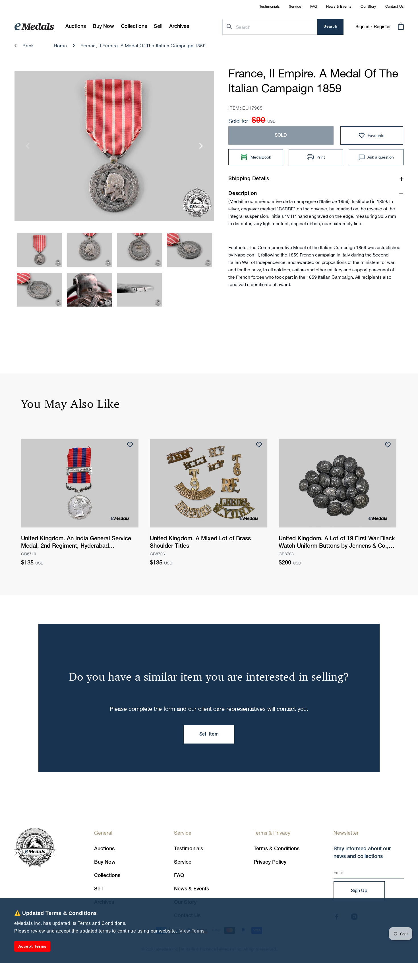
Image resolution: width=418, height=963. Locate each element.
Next (201, 148)
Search (331, 26)
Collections (107, 875)
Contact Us (394, 6)
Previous (28, 148)
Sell (98, 889)
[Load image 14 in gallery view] (139, 290)
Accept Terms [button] (32, 946)
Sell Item (209, 734)
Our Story (368, 6)
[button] (103, 26)
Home (60, 45)
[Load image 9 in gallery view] (89, 250)
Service (295, 6)
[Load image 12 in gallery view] (39, 290)
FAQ (313, 6)
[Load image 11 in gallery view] (189, 250)
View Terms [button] (192, 931)
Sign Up (359, 891)
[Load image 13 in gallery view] (89, 290)
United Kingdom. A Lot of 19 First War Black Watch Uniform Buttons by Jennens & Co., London (337, 543)
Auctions (104, 849)
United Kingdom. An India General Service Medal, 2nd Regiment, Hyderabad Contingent (76, 543)
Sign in (362, 27)
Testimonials (269, 6)
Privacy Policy (270, 862)
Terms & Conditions (276, 849)
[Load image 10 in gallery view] (139, 250)
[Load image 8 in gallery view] (39, 250)
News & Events (338, 6)
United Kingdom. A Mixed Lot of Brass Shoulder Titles (200, 542)
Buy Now (104, 862)
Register (382, 27)
